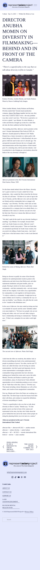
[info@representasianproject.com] (25, 477)
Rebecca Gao (30, 14)
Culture (4, 14)
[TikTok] (16, 477)
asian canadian (19, 435)
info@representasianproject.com (17, 472)
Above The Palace (14, 113)
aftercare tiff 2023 (18, 427)
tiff (11, 432)
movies (11, 435)
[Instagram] (12, 477)
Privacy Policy (29, 511)
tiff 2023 (16, 432)
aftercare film (6, 427)
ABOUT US (6, 488)
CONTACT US (6, 492)
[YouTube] (19, 477)
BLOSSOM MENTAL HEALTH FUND (9, 506)
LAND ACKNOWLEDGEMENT (10, 500)
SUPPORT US (6, 495)
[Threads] (22, 477)
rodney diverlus (14, 430)
